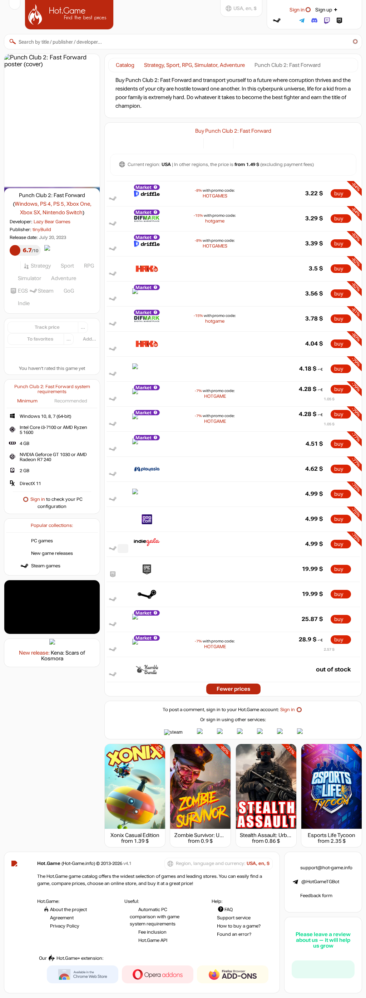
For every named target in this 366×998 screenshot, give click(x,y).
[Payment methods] (194, 142)
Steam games (45, 565)
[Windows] (243, 142)
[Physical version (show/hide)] (223, 142)
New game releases (52, 553)
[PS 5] (260, 142)
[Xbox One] (269, 142)
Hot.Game (70, 14)
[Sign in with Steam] (277, 20)
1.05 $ (329, 399)
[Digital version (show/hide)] (213, 142)
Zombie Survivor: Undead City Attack (218, 835)
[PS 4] (252, 142)
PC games (42, 540)
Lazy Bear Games (52, 221)
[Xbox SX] (278, 142)
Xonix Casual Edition (134, 835)
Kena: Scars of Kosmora (63, 655)
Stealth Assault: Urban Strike (274, 835)
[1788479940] (123, 548)
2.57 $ (329, 649)
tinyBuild (42, 229)
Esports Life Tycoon (331, 835)
